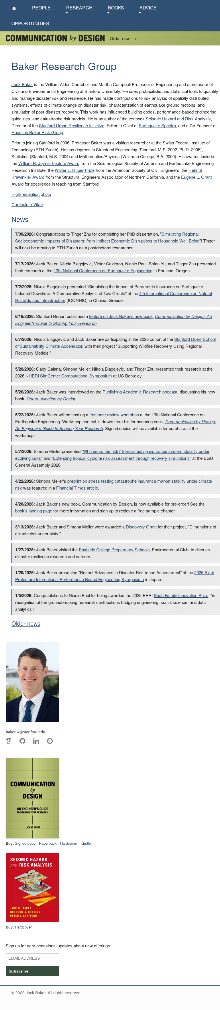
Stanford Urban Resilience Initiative (71, 125)
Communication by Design (51, 398)
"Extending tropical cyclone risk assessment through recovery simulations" (121, 458)
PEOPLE (41, 7)
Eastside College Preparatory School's (115, 549)
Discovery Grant (141, 527)
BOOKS (116, 7)
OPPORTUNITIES (30, 23)
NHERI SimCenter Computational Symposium (68, 376)
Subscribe (18, 971)
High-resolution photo (31, 194)
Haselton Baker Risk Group (37, 132)
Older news (25, 623)
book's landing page (33, 511)
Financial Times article (77, 488)
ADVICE (148, 7)
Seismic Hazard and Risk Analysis (178, 119)
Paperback (48, 843)
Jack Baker (22, 84)
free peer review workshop (114, 414)
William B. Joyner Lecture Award (48, 163)
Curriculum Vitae (27, 204)
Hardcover (68, 843)
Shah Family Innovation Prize (181, 595)
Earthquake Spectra (157, 125)
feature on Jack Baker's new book (121, 316)
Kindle (85, 843)
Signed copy (25, 843)
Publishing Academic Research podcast (140, 392)
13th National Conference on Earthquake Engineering (103, 270)
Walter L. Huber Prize (75, 170)
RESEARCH (79, 7)
